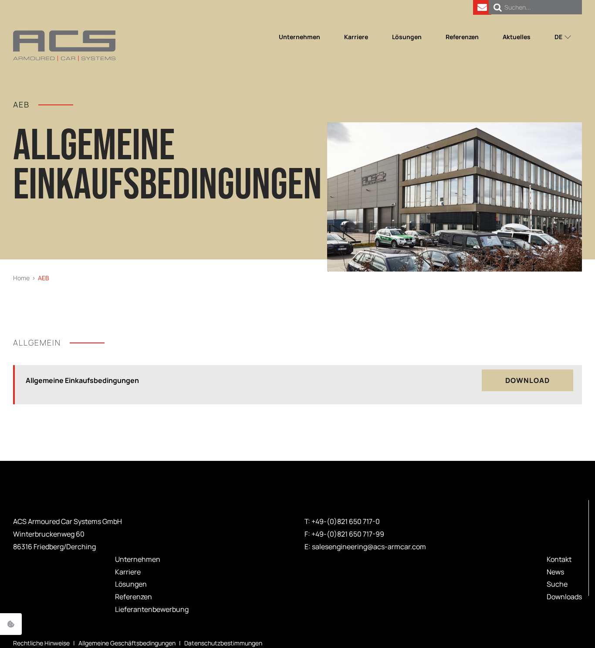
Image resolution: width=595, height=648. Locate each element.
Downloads (564, 596)
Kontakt (559, 559)
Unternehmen (137, 559)
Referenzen (133, 596)
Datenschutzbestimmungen (223, 643)
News (555, 572)
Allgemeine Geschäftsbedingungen (127, 643)
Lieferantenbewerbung (152, 609)
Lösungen (131, 584)
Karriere (128, 572)
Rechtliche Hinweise (41, 643)
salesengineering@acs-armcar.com (369, 546)
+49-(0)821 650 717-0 (345, 521)
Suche (557, 584)
